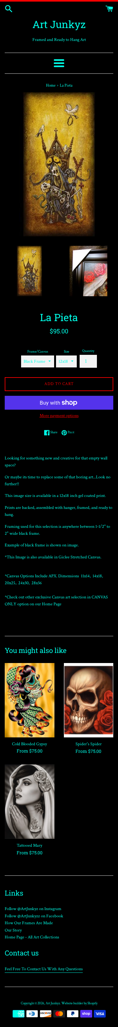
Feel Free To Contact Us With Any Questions (44, 969)
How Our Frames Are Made (29, 923)
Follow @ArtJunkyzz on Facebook (34, 916)
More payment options (59, 415)
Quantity (88, 351)
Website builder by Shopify (79, 1003)
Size (66, 351)
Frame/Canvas (37, 351)
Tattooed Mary (29, 845)
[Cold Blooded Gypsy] (29, 700)
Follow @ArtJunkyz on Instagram (33, 909)
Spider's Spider (89, 744)
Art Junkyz (59, 24)
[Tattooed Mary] (29, 801)
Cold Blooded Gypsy (29, 744)
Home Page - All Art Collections (32, 937)
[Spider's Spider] (89, 700)
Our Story (13, 930)
